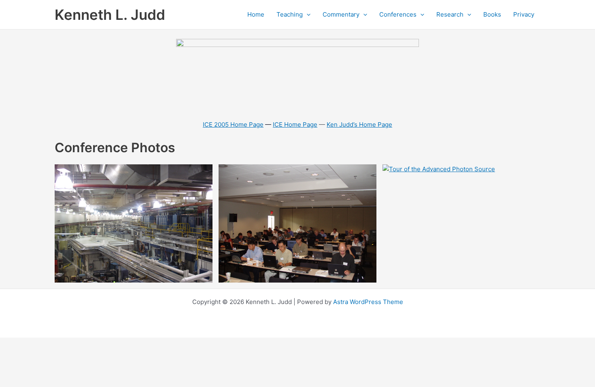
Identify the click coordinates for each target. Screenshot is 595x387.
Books (492, 14)
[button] (306, 14)
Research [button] (449, 14)
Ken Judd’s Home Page (359, 124)
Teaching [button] (289, 14)
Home (255, 14)
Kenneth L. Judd (110, 14)
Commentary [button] (341, 14)
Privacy (523, 14)
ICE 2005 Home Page (233, 124)
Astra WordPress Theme (368, 302)
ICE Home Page (295, 124)
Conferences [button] (397, 14)
